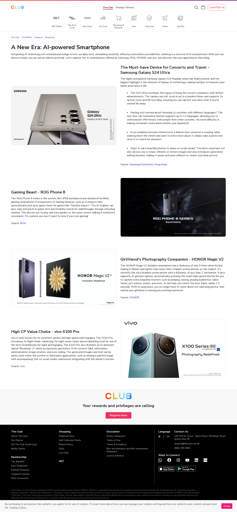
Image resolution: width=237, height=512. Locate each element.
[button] (35, 431)
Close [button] (227, 506)
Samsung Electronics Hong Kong (148, 164)
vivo (22, 366)
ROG (23, 223)
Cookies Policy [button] (18, 507)
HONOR (134, 297)
